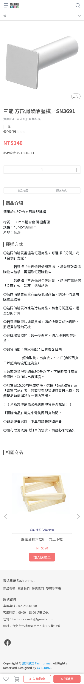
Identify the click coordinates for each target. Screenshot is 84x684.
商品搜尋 (9, 588)
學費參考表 (53, 588)
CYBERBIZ (44, 668)
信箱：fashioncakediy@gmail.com (28, 619)
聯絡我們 (38, 588)
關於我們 (23, 588)
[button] (78, 516)
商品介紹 (22, 190)
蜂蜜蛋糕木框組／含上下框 (42, 539)
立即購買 (67, 678)
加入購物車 (37, 678)
